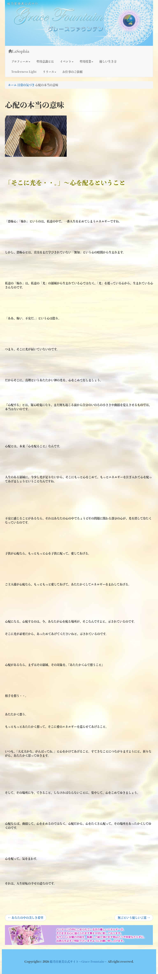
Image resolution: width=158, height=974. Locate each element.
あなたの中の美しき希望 (25, 918)
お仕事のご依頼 (72, 71)
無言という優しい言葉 (133, 918)
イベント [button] (65, 61)
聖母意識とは (45, 61)
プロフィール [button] (19, 61)
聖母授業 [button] (85, 61)
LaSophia (20, 51)
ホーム (12, 85)
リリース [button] (48, 71)
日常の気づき (26, 85)
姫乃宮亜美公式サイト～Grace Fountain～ (79, 961)
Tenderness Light (24, 71)
